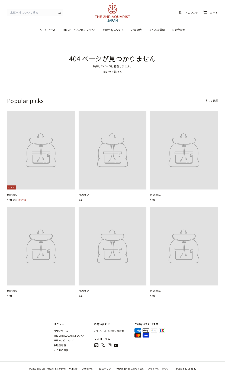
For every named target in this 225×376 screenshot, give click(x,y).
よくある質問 (157, 29)
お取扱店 (136, 29)
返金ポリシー (89, 368)
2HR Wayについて (113, 29)
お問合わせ (178, 29)
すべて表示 (211, 100)
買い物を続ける (112, 71)
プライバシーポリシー (159, 368)
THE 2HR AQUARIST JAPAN (78, 29)
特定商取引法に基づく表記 (130, 368)
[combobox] (35, 12)
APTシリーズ (47, 29)
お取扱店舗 (60, 345)
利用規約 (73, 368)
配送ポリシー (106, 368)
